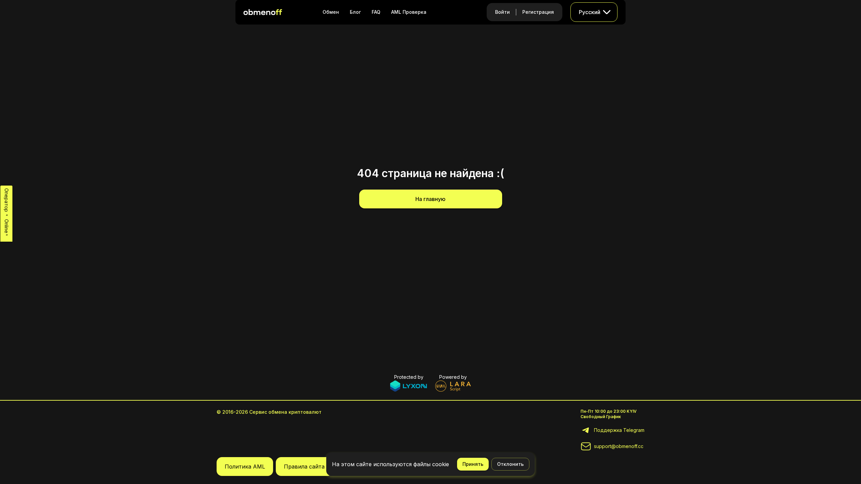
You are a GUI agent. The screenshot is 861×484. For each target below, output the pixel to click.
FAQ (376, 12)
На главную (430, 199)
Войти (502, 12)
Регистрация (538, 12)
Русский (589, 12)
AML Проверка (408, 12)
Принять (472, 464)
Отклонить (510, 464)
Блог (355, 12)
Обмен (331, 12)
